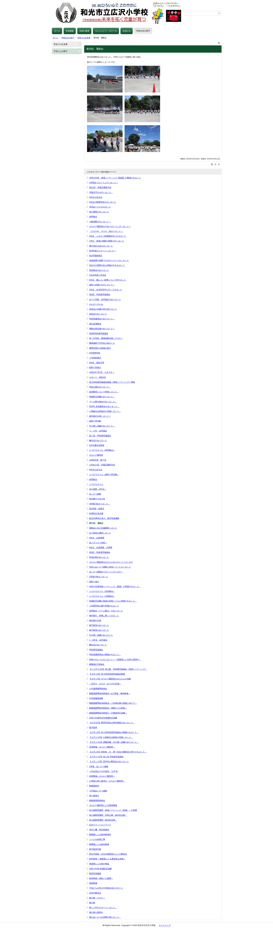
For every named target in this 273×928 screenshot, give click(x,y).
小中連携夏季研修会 (98, 688)
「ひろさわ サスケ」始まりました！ (106, 231)
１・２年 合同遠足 (98, 431)
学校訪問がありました (99, 557)
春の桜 (92, 903)
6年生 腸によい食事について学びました (107, 280)
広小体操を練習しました (100, 533)
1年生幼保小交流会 (97, 275)
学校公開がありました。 (100, 387)
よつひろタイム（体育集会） (102, 450)
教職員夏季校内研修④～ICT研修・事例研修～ (109, 693)
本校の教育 (84, 31)
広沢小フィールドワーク (100, 825)
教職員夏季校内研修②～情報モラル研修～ (108, 708)
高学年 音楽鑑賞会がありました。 (104, 406)
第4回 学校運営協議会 (99, 294)
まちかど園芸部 (96, 455)
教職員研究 (94, 786)
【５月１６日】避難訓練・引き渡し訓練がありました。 (114, 742)
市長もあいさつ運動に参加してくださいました (110, 567)
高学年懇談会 (95, 893)
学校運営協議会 (96, 650)
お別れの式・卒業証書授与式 (102, 465)
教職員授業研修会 (97, 800)
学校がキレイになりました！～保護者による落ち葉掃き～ (115, 659)
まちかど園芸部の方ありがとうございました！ (110, 226)
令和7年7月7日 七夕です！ (101, 372)
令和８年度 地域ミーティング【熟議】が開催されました (115, 178)
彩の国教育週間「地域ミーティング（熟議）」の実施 (113, 810)
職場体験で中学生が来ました (102, 343)
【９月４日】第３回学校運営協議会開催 (107, 674)
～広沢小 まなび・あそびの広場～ (105, 684)
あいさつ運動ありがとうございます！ (106, 572)
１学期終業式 (95, 358)
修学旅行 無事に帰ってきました (104, 615)
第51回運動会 (95, 324)
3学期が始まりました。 (99, 504)
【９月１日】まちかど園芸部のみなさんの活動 (110, 679)
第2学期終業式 (95, 255)
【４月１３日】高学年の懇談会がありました (109, 761)
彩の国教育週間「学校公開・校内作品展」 (108, 815)
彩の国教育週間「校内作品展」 (103, 820)
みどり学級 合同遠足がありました (105, 299)
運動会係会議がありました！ (102, 328)
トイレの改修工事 (97, 839)
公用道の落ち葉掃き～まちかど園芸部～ (107, 781)
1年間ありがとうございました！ (103, 182)
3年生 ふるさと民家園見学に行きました (107, 236)
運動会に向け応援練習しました (103, 528)
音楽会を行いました (98, 314)
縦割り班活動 (95, 421)
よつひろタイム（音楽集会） (102, 591)
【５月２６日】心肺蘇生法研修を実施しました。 (111, 737)
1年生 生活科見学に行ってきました (105, 289)
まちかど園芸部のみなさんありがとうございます (111, 562)
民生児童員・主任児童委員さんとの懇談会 (108, 854)
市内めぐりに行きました (100, 207)
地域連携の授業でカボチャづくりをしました (109, 260)
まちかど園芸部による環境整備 (103, 805)
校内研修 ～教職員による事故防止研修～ (107, 859)
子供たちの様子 (61, 51)
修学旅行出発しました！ (100, 416)
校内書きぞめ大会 (97, 499)
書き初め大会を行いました (101, 246)
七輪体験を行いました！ (100, 221)
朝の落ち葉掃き (96, 912)
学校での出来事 (83, 38)
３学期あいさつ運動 (98, 791)
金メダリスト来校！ (98, 542)
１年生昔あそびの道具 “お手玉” (103, 771)
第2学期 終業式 (96, 508)
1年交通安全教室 (96, 445)
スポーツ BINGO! (97, 377)
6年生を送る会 (95, 197)
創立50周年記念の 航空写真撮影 (104, 518)
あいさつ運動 (95, 494)
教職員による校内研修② (100, 834)
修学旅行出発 (95, 620)
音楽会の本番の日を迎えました (103, 309)
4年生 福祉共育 (96, 362)
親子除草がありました (99, 625)
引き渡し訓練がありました (101, 635)
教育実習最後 (95, 873)
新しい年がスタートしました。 (103, 907)
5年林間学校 (94, 353)
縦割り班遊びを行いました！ (102, 285)
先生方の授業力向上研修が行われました (107, 265)
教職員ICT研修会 (96, 664)
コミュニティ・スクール (106, 31)
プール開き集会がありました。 (103, 401)
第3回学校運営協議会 (98, 333)
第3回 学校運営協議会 (99, 552)
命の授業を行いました (99, 212)
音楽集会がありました (99, 270)
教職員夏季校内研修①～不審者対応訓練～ (108, 713)
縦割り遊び (94, 581)
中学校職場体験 (96, 698)
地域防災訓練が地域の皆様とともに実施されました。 (113, 601)
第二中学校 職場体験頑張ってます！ (106, 338)
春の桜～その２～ (97, 898)
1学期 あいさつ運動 (98, 766)
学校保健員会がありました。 (102, 319)
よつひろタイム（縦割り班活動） (104, 474)
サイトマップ (165, 925)
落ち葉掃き (94, 796)
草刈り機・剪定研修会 (99, 830)
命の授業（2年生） (97, 489)
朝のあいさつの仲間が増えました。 (105, 917)
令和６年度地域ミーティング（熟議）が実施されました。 (115, 586)
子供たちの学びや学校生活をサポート (106, 888)
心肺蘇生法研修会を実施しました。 (105, 411)
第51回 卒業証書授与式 (100, 187)
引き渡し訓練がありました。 (102, 426)
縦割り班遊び (95, 367)
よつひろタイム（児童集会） (102, 596)
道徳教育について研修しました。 (104, 392)
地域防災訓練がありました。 (102, 396)
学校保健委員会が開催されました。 (105, 654)
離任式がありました (98, 440)
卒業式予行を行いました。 (101, 192)
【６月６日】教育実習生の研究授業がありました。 (112, 723)
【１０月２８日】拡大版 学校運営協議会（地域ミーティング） (118, 669)
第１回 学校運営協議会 (100, 435)
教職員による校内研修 (99, 844)
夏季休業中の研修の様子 (100, 348)
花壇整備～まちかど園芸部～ (102, 747)
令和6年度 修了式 (97, 460)
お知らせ (127, 31)
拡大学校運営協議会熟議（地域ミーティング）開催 (112, 382)
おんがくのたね (96, 304)
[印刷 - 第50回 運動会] (219, 42)
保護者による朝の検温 (99, 864)
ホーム (57, 31)
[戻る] (216, 164)
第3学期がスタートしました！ (102, 251)
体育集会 (93, 216)
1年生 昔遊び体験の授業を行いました (106, 241)
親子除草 (93, 727)
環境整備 (93, 883)
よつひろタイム (96, 484)
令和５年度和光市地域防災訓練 (103, 718)
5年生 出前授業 (96, 538)
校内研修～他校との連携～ (101, 878)
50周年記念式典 (96, 513)
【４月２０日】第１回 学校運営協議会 (106, 757)
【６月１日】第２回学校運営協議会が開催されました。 (114, 732)
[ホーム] (118, 13)
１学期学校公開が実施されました (104, 606)
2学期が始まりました (98, 576)
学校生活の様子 (143, 31)
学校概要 (70, 31)
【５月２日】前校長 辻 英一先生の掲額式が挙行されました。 (118, 752)
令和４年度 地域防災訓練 (100, 869)
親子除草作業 (95, 849)
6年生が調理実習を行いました (102, 202)
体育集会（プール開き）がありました (106, 611)
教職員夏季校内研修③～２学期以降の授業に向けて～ (113, 703)
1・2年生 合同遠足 (98, 640)
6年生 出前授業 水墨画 (100, 547)
